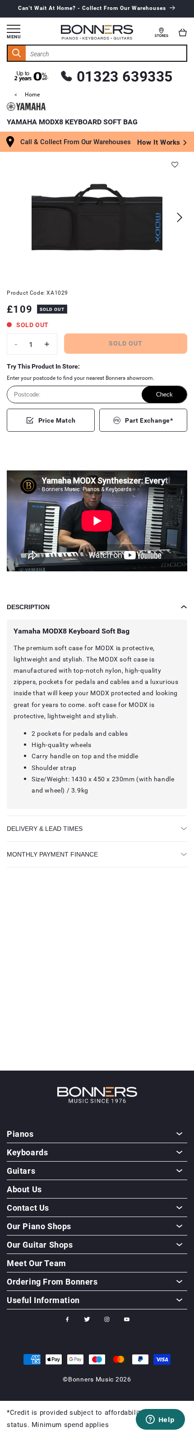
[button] (182, 32)
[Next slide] (179, 217)
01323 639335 (125, 76)
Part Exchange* (149, 420)
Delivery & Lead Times (45, 828)
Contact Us (28, 1207)
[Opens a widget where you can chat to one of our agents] (160, 1420)
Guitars (21, 1170)
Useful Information (43, 1300)
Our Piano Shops (39, 1226)
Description (28, 607)
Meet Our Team (36, 1263)
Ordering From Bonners (52, 1281)
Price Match (57, 420)
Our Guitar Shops (40, 1244)
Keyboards (27, 1152)
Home (32, 94)
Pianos (20, 1133)
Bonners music (91, 1379)
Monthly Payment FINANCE (52, 854)
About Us (24, 1189)
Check (164, 394)
